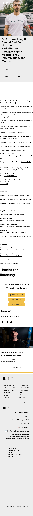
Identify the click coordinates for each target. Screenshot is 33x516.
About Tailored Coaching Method (23, 392)
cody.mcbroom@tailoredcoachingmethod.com (18, 236)
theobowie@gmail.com (11, 263)
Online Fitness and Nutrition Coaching (9, 386)
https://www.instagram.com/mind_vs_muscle (19, 199)
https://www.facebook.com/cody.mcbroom (12, 220)
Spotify (19, 76)
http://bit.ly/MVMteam (10, 176)
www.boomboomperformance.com (14, 214)
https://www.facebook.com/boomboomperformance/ (15, 226)
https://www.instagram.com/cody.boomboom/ (13, 232)
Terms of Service (24, 403)
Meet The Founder (22, 398)
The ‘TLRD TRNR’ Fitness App (9, 391)
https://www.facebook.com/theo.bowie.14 (12, 250)
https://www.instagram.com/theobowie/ (18, 259)
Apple (6, 76)
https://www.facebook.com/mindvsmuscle (18, 195)
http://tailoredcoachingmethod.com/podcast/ (17, 203)
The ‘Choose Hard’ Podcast (9, 396)
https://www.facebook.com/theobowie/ (11, 256)
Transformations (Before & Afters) (24, 386)
